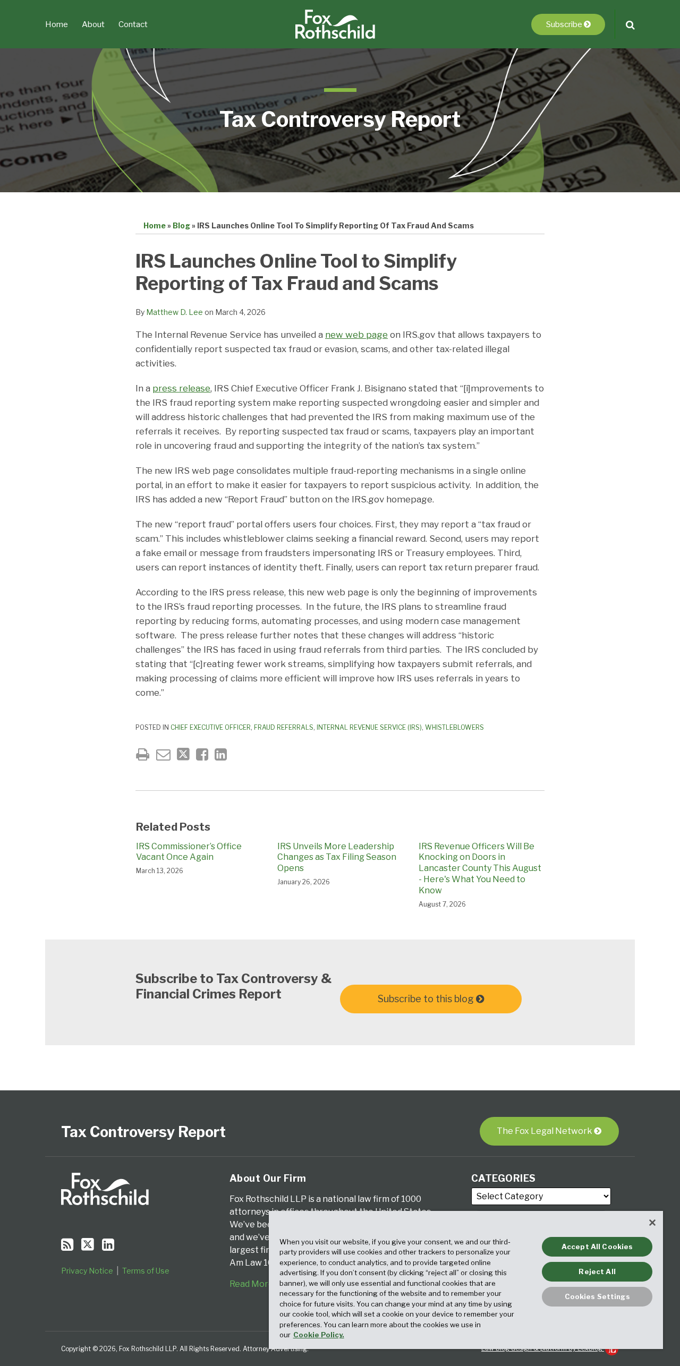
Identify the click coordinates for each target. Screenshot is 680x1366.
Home (56, 24)
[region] (466, 1280)
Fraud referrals (283, 727)
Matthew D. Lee (174, 312)
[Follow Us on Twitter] (87, 1244)
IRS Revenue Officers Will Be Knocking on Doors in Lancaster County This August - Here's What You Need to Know (480, 868)
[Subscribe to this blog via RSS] (67, 1244)
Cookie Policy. (318, 1334)
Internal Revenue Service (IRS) (369, 727)
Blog (181, 225)
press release (181, 388)
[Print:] (142, 754)
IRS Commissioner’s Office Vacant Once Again (189, 852)
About (93, 24)
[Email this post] (163, 754)
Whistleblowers (454, 727)
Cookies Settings (597, 1296)
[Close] (652, 1222)
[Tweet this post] (183, 754)
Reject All (597, 1271)
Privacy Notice (87, 1270)
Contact (133, 24)
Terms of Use (145, 1270)
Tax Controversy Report (340, 119)
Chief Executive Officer (211, 727)
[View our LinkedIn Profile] (108, 1244)
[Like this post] (202, 754)
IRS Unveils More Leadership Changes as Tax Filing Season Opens (336, 857)
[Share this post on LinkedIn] (221, 754)
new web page (356, 334)
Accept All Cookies (597, 1246)
